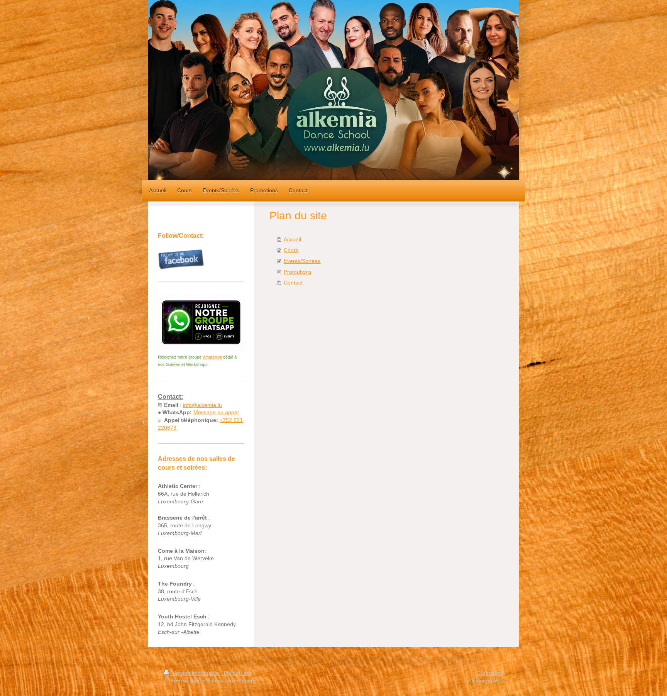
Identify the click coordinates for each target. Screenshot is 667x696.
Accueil (292, 239)
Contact (293, 282)
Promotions (297, 272)
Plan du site (237, 673)
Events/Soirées (302, 261)
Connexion (490, 673)
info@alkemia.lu (202, 405)
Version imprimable (195, 673)
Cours (291, 250)
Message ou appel (216, 412)
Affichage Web (485, 680)
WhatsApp (212, 357)
